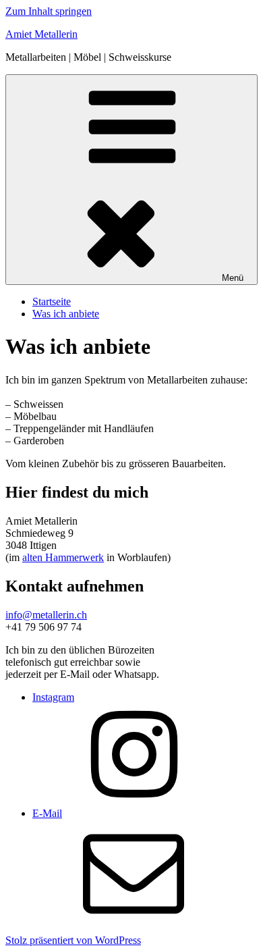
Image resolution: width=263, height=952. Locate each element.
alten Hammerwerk (63, 557)
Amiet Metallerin (41, 34)
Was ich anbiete (65, 313)
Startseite (51, 301)
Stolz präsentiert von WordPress (73, 940)
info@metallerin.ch (46, 614)
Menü (232, 278)
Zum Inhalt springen (48, 11)
